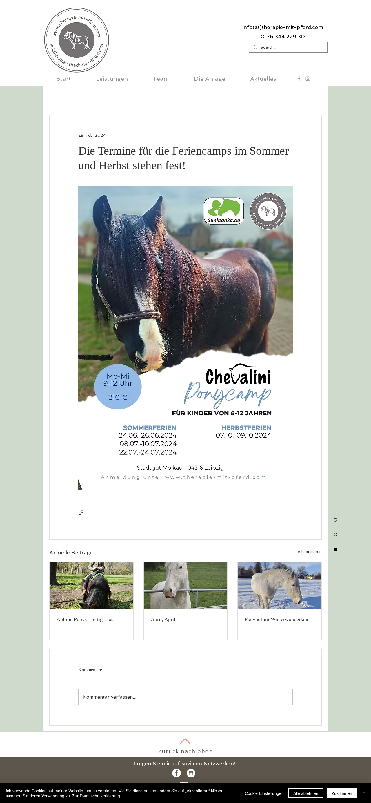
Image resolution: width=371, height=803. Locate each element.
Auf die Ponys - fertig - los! (86, 619)
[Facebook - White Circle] (176, 773)
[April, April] (186, 585)
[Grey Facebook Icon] (299, 79)
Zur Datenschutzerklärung (96, 796)
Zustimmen (342, 793)
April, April (163, 619)
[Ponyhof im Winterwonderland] (279, 585)
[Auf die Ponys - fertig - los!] (91, 585)
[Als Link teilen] (81, 512)
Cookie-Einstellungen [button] (264, 793)
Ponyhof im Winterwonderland (277, 619)
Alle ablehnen (305, 793)
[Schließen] (364, 793)
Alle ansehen (310, 551)
